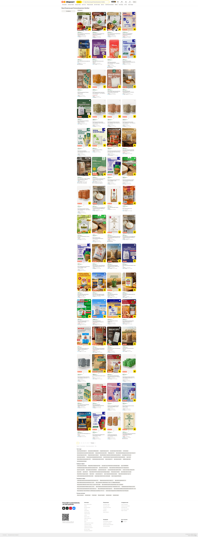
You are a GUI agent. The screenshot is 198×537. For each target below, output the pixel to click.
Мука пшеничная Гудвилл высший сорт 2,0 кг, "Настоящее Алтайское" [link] (99, 295)
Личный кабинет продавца (107, 521)
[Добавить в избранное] (89, 13)
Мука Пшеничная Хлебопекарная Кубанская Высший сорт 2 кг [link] (128, 321)
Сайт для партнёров (106, 526)
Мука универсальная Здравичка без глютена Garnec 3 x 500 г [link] (99, 435)
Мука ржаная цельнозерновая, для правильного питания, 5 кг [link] (98, 34)
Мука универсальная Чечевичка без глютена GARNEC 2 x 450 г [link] (114, 180)
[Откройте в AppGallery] (70, 509)
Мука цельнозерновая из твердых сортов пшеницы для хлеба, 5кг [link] (128, 180)
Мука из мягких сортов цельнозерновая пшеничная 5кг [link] (98, 238)
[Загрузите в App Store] (63, 509)
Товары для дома (87, 513)
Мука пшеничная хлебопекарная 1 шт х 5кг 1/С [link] (84, 434)
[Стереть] (108, 2)
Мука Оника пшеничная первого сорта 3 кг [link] (129, 266)
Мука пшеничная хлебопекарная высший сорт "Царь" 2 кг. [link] (83, 295)
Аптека (85, 515)
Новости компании (124, 504)
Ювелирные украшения (88, 530)
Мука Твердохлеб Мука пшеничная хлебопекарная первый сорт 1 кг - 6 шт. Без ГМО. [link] (129, 377)
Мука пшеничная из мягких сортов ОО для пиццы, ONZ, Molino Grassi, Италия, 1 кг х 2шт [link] (114, 151)
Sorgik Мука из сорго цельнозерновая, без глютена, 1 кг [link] (114, 349)
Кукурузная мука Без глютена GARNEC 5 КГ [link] (113, 321)
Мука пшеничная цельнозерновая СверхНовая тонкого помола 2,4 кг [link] (128, 150)
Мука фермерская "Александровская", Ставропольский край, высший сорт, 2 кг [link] (129, 237)
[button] (80, 10)
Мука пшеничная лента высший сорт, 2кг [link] (84, 61)
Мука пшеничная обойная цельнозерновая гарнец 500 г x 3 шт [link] (84, 151)
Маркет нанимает (124, 510)
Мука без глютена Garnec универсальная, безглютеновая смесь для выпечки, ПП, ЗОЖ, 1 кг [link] (129, 62)
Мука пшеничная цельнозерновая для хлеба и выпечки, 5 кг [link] (114, 34)
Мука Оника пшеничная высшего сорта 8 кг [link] (128, 349)
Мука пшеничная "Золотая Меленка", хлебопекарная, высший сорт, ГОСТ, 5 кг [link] (99, 266)
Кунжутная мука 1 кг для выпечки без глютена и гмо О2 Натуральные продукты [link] (99, 179)
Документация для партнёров (108, 524)
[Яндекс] (195, 535)
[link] (82, 451)
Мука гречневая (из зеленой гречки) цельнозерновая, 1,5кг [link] (84, 34)
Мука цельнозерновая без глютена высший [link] (83, 237)
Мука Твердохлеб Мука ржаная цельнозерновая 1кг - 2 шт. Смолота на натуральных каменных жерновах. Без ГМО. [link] (129, 122)
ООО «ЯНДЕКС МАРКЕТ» (192, 534)
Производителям (124, 507)
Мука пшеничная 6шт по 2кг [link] (127, 208)
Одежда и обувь (87, 512)
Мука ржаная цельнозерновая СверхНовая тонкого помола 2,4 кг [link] (113, 266)
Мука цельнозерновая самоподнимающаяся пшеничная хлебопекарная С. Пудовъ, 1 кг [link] (98, 405)
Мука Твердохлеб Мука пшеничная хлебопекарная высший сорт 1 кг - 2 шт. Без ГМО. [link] (83, 377)
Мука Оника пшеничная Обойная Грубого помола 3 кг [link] (83, 121)
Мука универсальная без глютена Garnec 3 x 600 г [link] (128, 406)
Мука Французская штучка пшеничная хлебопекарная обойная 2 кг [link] (129, 434)
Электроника (86, 510)
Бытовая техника (87, 507)
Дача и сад (86, 519)
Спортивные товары (87, 524)
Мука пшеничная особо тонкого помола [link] (113, 208)
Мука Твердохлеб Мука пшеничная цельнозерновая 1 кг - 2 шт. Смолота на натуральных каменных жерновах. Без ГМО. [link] (99, 93)
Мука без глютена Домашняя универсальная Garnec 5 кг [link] (127, 34)
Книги (85, 521)
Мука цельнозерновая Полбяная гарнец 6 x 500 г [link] (83, 93)
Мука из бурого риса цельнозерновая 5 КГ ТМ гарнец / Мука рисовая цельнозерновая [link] (114, 92)
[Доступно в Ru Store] (73, 509)
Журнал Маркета (106, 512)
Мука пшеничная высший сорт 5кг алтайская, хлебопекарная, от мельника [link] (83, 349)
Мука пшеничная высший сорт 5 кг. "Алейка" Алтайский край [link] (83, 321)
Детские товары (87, 529)
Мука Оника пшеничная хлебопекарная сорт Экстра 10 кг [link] (98, 321)
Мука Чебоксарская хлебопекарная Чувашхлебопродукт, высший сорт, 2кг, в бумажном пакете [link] (98, 349)
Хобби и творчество (87, 518)
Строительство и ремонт (88, 527)
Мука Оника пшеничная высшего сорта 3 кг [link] (98, 61)
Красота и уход (86, 516)
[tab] (64, 5)
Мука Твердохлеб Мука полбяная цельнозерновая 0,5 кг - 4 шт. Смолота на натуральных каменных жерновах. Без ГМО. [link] (84, 209)
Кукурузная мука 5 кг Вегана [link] (97, 149)
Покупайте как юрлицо (107, 507)
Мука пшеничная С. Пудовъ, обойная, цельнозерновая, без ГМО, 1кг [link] (84, 179)
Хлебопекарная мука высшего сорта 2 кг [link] (99, 376)
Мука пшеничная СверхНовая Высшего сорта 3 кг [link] (113, 295)
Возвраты (104, 510)
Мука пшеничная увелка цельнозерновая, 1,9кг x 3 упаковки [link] (113, 63)
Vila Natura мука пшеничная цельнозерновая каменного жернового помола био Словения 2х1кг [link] (113, 435)
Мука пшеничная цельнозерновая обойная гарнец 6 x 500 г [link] (83, 405)
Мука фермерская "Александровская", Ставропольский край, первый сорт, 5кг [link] (99, 208)
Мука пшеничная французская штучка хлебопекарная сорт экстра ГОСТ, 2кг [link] (114, 237)
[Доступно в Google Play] (67, 509)
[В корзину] (89, 29)
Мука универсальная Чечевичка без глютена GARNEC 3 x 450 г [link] (84, 267)
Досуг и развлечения (87, 504)
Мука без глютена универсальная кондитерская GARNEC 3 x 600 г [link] (113, 406)
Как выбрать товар (106, 504)
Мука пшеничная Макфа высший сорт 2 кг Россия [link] (129, 295)
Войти (134, 1)
